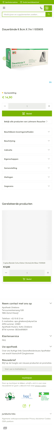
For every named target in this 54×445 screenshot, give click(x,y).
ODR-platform (8, 421)
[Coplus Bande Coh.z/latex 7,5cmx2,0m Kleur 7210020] (27, 235)
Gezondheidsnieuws (31, 350)
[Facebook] (30, 406)
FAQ (4, 340)
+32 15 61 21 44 (17, 318)
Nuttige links (16, 350)
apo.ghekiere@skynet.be (25, 321)
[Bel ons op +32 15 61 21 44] (41, 8)
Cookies (48, 418)
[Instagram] (24, 406)
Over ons (6, 350)
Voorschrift (17, 353)
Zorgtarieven (28, 353)
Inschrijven (27, 377)
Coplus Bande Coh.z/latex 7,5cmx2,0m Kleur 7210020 (24, 263)
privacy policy (40, 385)
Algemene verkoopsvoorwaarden (15, 418)
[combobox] (24, 14)
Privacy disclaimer (36, 418)
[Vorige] (5, 58)
